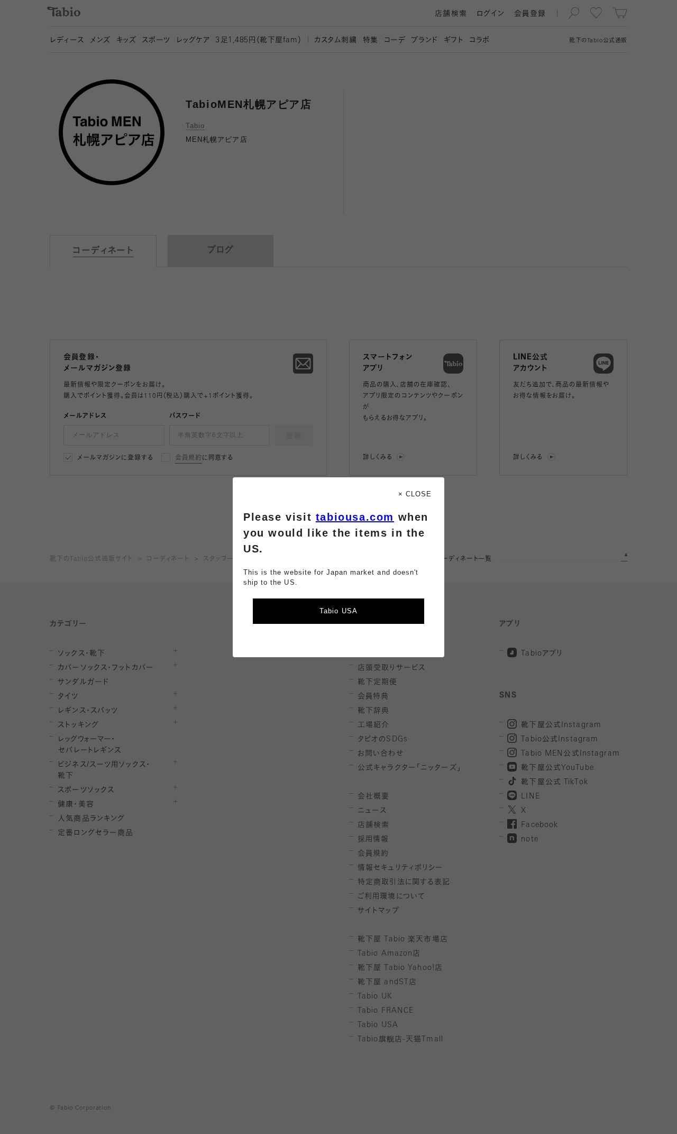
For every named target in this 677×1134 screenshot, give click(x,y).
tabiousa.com (355, 517)
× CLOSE (415, 494)
